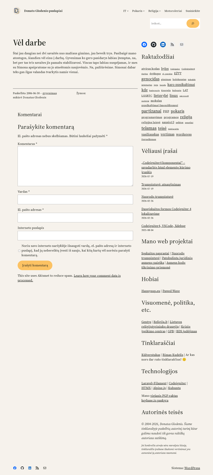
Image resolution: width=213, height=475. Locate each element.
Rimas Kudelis (172, 355)
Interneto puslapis (31, 228)
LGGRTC (146, 96)
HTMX (146, 388)
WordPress (192, 468)
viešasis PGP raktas (164, 395)
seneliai (189, 122)
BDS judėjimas (186, 331)
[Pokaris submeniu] (144, 11)
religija (186, 116)
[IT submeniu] (128, 11)
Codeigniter (175, 69)
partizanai (151, 111)
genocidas (150, 79)
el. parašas (167, 73)
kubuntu (176, 90)
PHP (166, 111)
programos (171, 117)
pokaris (177, 111)
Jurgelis (163, 85)
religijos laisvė (150, 122)
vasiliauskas (150, 134)
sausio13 (168, 122)
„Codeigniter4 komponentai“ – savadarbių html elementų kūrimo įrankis (165, 167)
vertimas (167, 134)
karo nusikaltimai (181, 84)
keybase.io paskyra (154, 400)
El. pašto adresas (31, 210)
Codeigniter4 (188, 68)
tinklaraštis (173, 129)
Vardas (24, 191)
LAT (185, 90)
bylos (165, 68)
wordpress (184, 134)
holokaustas (179, 79)
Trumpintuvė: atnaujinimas (161, 184)
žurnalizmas (148, 139)
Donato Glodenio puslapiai (43, 11)
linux (174, 95)
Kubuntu (174, 388)
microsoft (184, 96)
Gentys (146, 322)
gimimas (166, 79)
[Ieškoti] (192, 23)
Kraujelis (166, 90)
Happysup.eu (150, 291)
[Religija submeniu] (160, 11)
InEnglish (192, 80)
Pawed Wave (171, 291)
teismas (149, 128)
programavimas (151, 117)
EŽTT (178, 73)
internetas (146, 85)
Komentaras (27, 144)
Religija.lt (160, 322)
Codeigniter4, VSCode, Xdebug (163, 226)
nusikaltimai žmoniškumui (159, 105)
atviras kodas (150, 69)
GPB (171, 331)
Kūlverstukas (150, 355)
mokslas (156, 101)
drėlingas (155, 73)
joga (156, 85)
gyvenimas (50, 93)
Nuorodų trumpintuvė (157, 196)
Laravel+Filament (154, 383)
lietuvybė (161, 95)
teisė (162, 128)
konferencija (154, 90)
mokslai (145, 101)
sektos (179, 122)
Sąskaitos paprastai (155, 253)
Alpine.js (159, 388)
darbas (144, 73)
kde (144, 89)
